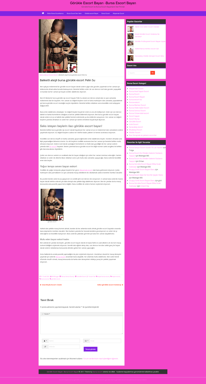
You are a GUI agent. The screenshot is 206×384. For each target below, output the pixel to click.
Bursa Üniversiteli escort (139, 113)
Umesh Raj (144, 186)
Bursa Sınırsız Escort (50, 75)
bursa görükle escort (118, 380)
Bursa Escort (105, 13)
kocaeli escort (132, 380)
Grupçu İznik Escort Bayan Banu (142, 169)
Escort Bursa (134, 119)
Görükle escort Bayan (91, 13)
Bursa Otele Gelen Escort (139, 108)
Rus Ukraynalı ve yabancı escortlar (143, 135)
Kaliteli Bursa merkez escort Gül (147, 49)
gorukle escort (79, 380)
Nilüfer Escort (134, 132)
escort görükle (105, 380)
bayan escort (116, 276)
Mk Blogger (55, 276)
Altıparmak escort (85, 170)
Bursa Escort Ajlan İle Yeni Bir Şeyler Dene (146, 175)
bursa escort (45, 279)
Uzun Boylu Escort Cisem (52, 285)
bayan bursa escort (103, 276)
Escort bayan (134, 116)
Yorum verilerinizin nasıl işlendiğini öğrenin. (100, 358)
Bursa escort (60, 257)
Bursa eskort (134, 102)
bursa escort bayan (92, 380)
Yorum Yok (92, 276)
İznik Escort (133, 124)
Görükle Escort (81, 276)
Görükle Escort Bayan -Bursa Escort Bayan (103, 2)
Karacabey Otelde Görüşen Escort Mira (149, 56)
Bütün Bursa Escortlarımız (55, 13)
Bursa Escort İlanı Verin (74, 13)
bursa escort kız (135, 99)
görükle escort (55, 279)
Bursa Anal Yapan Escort (139, 91)
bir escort (53, 146)
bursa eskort (142, 380)
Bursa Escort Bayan (137, 97)
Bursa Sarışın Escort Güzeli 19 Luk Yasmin (146, 147)
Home (41, 75)
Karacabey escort (136, 127)
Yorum (47, 314)
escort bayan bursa (66, 380)
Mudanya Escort (135, 130)
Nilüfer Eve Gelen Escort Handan (147, 27)
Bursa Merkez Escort (137, 105)
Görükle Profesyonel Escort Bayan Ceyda (150, 41)
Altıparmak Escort (118, 13)
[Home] (43, 13)
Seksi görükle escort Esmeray (109, 285)
